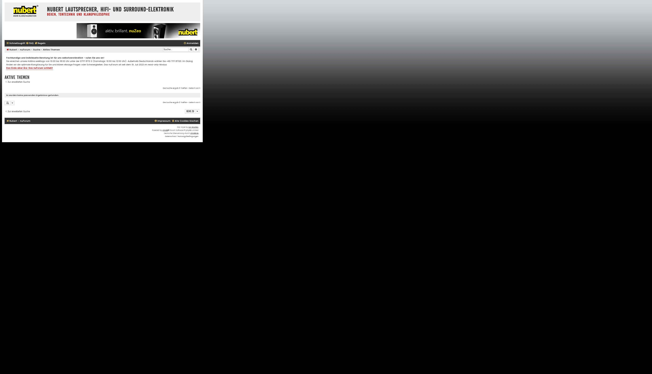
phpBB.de (194, 133)
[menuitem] (29, 43)
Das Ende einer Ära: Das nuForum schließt (29, 68)
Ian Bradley (193, 127)
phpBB (165, 130)
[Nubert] (24, 11)
